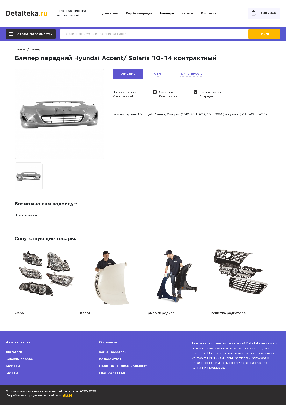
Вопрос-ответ (110, 359)
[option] (28, 176)
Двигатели (110, 13)
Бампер (36, 49)
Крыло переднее (160, 313)
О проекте (209, 13)
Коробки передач (139, 13)
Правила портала (112, 373)
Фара (19, 313)
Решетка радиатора (228, 313)
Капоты (187, 13)
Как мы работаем (112, 352)
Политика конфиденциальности (123, 366)
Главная (20, 49)
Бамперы (167, 13)
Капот (85, 313)
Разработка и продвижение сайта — (34, 395)
